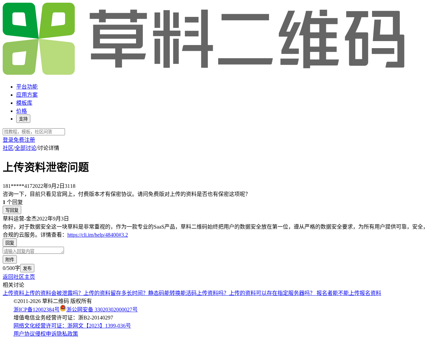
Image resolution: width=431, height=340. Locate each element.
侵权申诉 (46, 334)
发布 (27, 268)
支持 (23, 119)
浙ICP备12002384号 (36, 309)
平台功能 (27, 87)
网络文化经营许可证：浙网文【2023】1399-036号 (72, 326)
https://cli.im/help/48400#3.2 (97, 235)
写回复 (12, 210)
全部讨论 (25, 148)
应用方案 (27, 95)
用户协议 (24, 334)
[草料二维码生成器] (205, 73)
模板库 (24, 103)
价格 (21, 111)
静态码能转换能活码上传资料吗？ (188, 293)
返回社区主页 (19, 277)
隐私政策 (67, 334)
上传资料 (13, 293)
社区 (8, 148)
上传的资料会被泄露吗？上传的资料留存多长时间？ (86, 293)
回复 (9, 242)
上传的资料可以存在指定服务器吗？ (273, 293)
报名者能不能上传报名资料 (349, 293)
